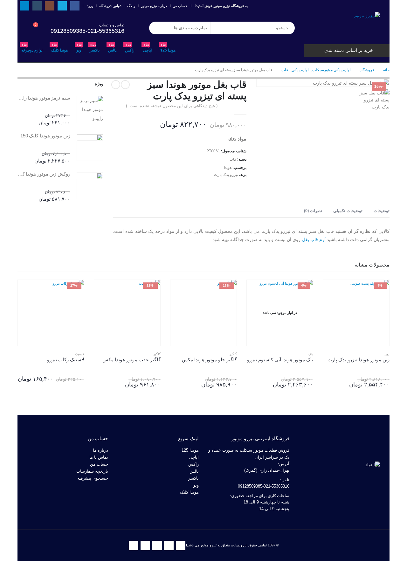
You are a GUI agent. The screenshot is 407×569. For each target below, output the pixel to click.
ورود (90, 6)
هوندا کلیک (59, 48)
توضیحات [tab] (382, 210)
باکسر (95, 48)
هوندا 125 (168, 48)
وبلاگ (131, 6)
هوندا (227, 167)
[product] (90, 109)
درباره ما (100, 450)
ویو (79, 48)
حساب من (180, 6)
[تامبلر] (37, 5)
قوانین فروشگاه (110, 6)
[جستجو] (159, 28)
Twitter (169, 545)
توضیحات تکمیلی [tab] (347, 210)
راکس (130, 48)
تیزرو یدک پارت (226, 174)
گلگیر (233, 354)
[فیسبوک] (74, 5)
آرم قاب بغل (314, 239)
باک (310, 354)
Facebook (180, 545)
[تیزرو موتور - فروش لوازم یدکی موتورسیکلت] (367, 15)
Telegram (133, 545)
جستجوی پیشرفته (92, 478)
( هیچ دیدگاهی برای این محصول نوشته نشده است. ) (171, 105)
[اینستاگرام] (49, 5)
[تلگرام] (24, 5)
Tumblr (145, 545)
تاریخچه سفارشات (92, 471)
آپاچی (147, 48)
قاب (233, 159)
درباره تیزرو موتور (154, 6)
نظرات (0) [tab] (313, 210)
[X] (62, 5)
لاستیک (79, 354)
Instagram (157, 545)
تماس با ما (98, 457)
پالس (112, 48)
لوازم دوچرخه (32, 48)
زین (387, 354)
